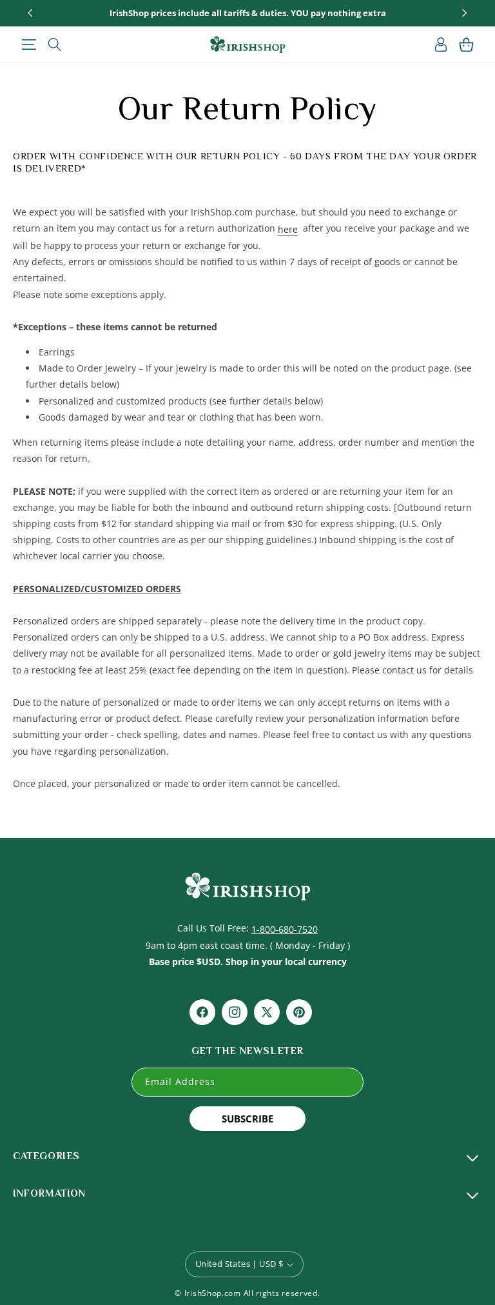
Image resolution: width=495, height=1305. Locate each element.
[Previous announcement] (30, 13)
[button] (29, 44)
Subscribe (247, 1118)
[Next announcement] (465, 13)
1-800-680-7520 (284, 929)
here (288, 229)
